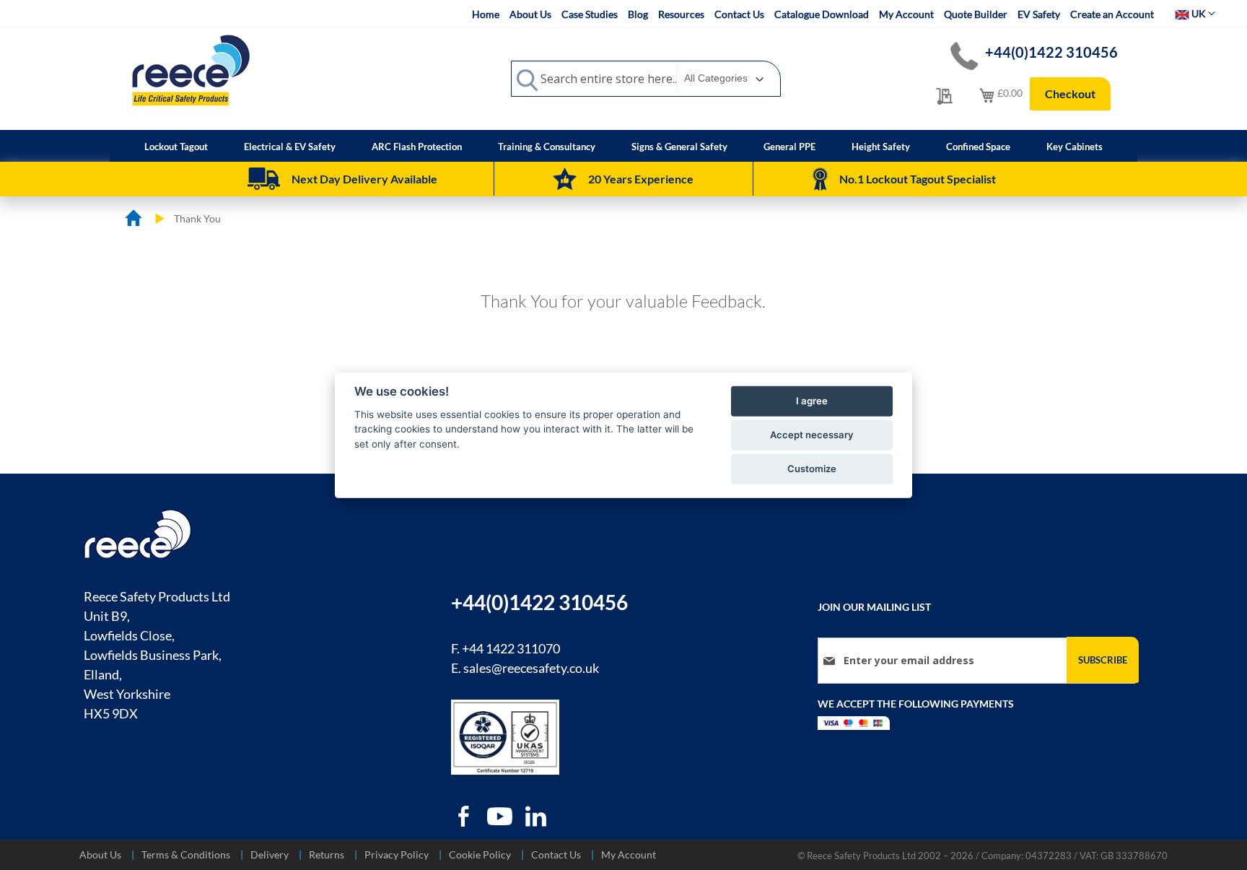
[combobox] (646, 79)
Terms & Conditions (185, 854)
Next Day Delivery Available (364, 179)
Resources (681, 14)
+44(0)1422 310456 (1051, 52)
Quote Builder (975, 14)
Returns (326, 854)
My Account (906, 14)
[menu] (623, 146)
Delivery (269, 854)
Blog (638, 14)
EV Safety (1039, 14)
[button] (1195, 14)
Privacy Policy (396, 854)
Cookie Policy (480, 854)
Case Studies (589, 14)
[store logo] (190, 70)
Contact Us (739, 14)
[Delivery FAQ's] (264, 179)
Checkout (1070, 93)
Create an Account (1112, 14)
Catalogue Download (821, 14)
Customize (811, 468)
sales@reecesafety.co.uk (531, 668)
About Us (530, 14)
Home (485, 14)
